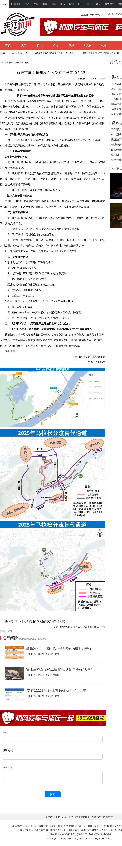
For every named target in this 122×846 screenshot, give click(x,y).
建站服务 (85, 817)
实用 (103, 45)
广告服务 (74, 817)
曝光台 (87, 45)
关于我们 (63, 817)
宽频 (53, 4)
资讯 (40, 45)
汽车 (36, 4)
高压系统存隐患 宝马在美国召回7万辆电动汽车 (42, 53)
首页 (4, 4)
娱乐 (62, 4)
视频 (71, 45)
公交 (98, 4)
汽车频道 (19, 62)
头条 (24, 45)
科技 (80, 4)
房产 (27, 4)
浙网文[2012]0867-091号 (51, 830)
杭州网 (50, 834)
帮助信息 (97, 817)
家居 (89, 4)
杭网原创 (15, 4)
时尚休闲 (109, 4)
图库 (44, 4)
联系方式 (108, 817)
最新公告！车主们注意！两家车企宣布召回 (88, 53)
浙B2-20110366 (47, 826)
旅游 (71, 4)
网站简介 (51, 817)
